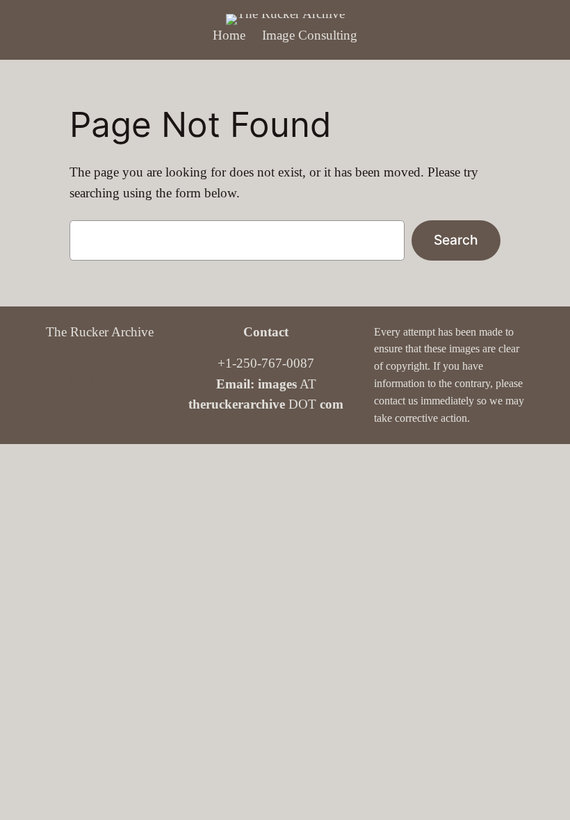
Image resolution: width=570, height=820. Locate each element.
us (413, 401)
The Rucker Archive (100, 332)
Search (456, 239)
